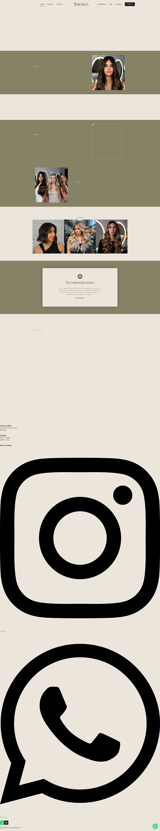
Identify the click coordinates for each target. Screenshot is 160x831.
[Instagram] (6, 823)
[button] (34, 237)
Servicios (59, 4)
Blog (110, 4)
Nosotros (50, 4)
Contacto (119, 4)
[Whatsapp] (2, 823)
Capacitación (102, 4)
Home (42, 4)
